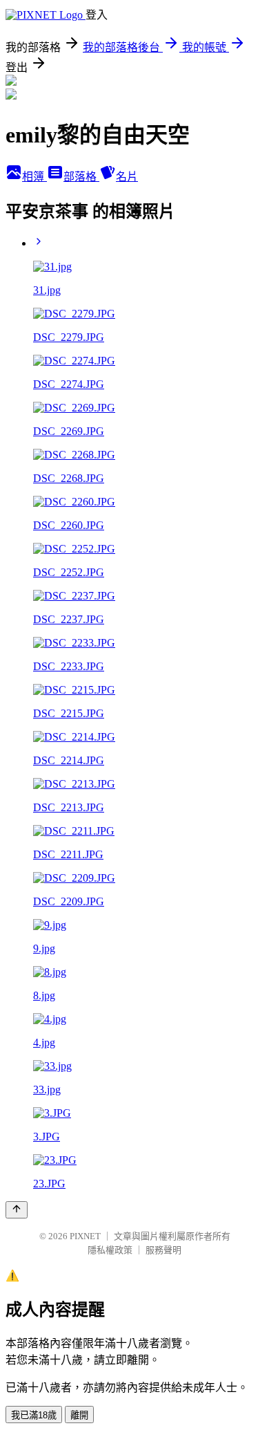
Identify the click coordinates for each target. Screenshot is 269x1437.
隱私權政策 (110, 1250)
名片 (127, 177)
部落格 (81, 177)
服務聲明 (163, 1250)
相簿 (34, 177)
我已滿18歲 (34, 1415)
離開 (79, 1415)
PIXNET (85, 1236)
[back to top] (17, 1209)
